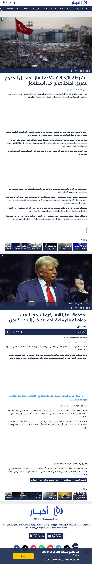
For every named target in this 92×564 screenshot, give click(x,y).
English (8, 3)
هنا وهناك (9, 8)
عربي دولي (69, 90)
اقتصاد (25, 8)
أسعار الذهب (78, 8)
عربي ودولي (35, 8)
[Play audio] (8, 332)
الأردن (68, 8)
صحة (61, 8)
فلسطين (53, 8)
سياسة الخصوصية (50, 559)
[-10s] (79, 332)
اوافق (23, 556)
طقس (44, 8)
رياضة (18, 8)
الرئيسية (88, 8)
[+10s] (84, 332)
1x (13, 332)
